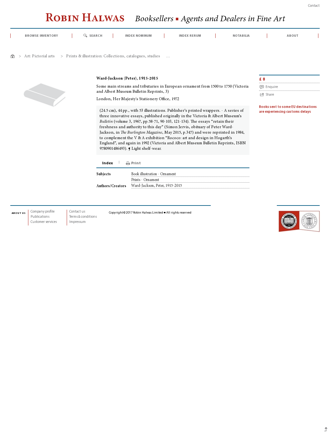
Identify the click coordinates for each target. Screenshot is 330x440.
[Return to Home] (14, 57)
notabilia (241, 35)
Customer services (44, 222)
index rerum (190, 35)
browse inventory (41, 35)
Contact (314, 6)
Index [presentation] (107, 163)
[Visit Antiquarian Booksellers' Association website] (299, 221)
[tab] (108, 163)
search (95, 35)
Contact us (77, 212)
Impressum (77, 222)
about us (18, 213)
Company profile (42, 212)
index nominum (138, 35)
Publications (40, 217)
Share (270, 95)
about (292, 35)
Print (136, 163)
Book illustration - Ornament (153, 174)
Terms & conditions (83, 217)
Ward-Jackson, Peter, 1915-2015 (156, 186)
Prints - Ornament (145, 180)
